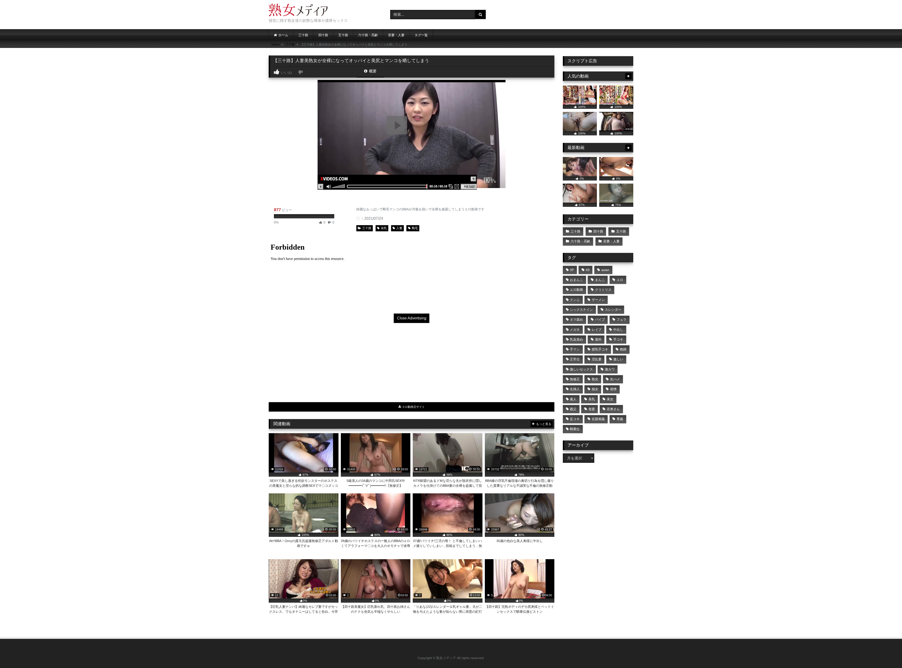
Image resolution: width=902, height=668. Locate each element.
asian (605, 270)
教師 (623, 349)
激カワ (610, 369)
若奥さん (613, 409)
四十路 (323, 35)
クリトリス (603, 289)
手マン (575, 349)
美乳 (384, 228)
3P (572, 270)
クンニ (575, 300)
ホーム (283, 35)
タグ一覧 (421, 35)
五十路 (343, 35)
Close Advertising (411, 318)
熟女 (595, 379)
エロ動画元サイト (413, 407)
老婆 (591, 409)
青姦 (620, 419)
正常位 (575, 359)
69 (588, 270)
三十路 (303, 35)
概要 (372, 71)
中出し (618, 329)
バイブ (600, 319)
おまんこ (576, 280)
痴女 (595, 389)
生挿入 (575, 389)
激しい (618, 359)
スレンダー (613, 309)
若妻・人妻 (396, 35)
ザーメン (598, 300)
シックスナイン (581, 309)
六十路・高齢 (368, 35)
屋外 (598, 339)
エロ (620, 280)
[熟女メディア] (298, 11)
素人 (573, 399)
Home (276, 44)
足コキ (575, 419)
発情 (613, 389)
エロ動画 (576, 289)
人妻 (399, 228)
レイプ (597, 329)
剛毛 (415, 228)
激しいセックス (581, 369)
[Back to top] (887, 654)
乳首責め (576, 339)
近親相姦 (598, 419)
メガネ (575, 329)
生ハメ (615, 379)
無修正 (575, 379)
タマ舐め (576, 319)
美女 (610, 399)
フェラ (621, 319)
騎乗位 (575, 429)
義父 (573, 409)
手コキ (618, 339)
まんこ (600, 280)
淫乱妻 (597, 359)
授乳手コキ (600, 349)
